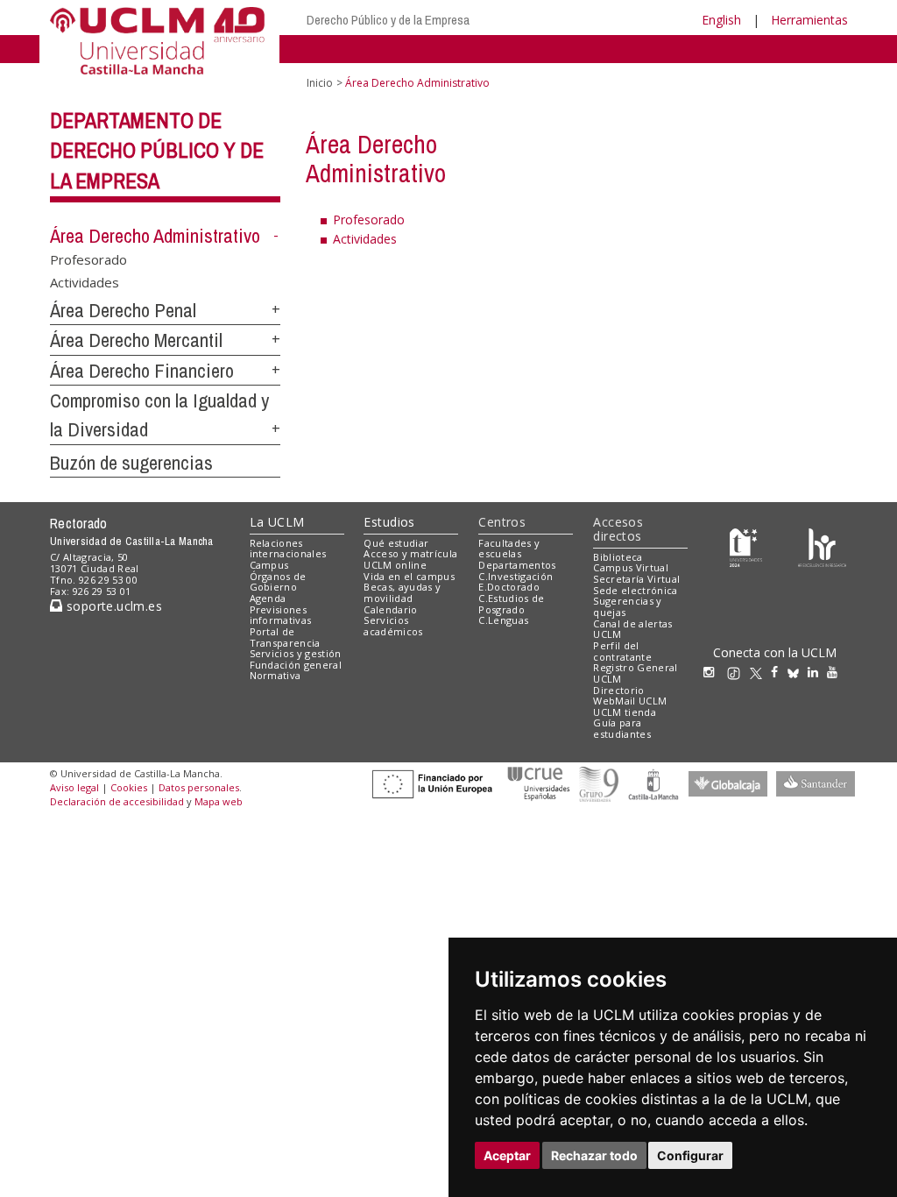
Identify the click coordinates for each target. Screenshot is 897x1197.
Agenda (268, 598)
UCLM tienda (624, 712)
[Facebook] (779, 671)
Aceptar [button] (507, 1155)
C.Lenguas (503, 620)
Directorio (618, 690)
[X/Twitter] (760, 671)
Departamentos (516, 564)
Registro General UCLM (635, 673)
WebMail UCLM (630, 700)
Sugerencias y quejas (627, 606)
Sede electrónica (635, 590)
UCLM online (395, 564)
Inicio (320, 82)
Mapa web (218, 801)
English (721, 19)
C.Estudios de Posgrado (511, 603)
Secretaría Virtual (636, 578)
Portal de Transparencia (285, 637)
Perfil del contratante (622, 651)
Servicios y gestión (296, 653)
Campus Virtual (630, 567)
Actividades (84, 281)
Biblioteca (617, 556)
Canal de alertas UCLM (632, 629)
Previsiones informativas (281, 615)
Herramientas (809, 19)
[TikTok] (738, 671)
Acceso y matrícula (410, 553)
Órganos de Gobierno (278, 582)
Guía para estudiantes (622, 728)
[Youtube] (836, 671)
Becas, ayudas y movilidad (402, 592)
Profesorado (88, 259)
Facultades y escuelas (509, 548)
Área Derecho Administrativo (155, 236)
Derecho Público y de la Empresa (388, 20)
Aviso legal (74, 787)
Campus (269, 564)
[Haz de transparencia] (746, 546)
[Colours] (822, 546)
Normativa (275, 675)
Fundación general (296, 664)
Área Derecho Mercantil (136, 340)
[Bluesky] (798, 671)
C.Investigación (515, 576)
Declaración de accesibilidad (117, 801)
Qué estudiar (396, 542)
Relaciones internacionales (288, 548)
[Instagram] (713, 671)
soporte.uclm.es (112, 606)
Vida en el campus (409, 576)
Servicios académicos (393, 625)
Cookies (128, 787)
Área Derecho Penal (123, 310)
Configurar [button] (690, 1155)
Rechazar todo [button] (594, 1155)
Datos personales (199, 787)
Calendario (390, 609)
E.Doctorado (509, 586)
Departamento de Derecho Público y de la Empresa (157, 150)
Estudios (389, 522)
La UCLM (277, 522)
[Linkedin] (813, 671)
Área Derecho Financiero (142, 371)
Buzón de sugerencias (131, 463)
